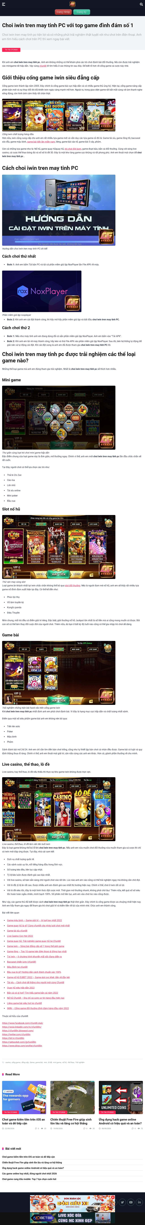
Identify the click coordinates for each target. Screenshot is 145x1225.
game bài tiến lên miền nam (41, 141)
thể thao (71, 1062)
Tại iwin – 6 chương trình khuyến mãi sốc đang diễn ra (34, 956)
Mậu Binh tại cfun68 (17, 967)
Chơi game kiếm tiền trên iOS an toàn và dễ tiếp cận (23, 1121)
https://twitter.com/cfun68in (16, 1034)
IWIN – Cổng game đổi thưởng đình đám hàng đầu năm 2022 (38, 1008)
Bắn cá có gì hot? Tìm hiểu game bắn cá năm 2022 (32, 993)
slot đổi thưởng (72, 585)
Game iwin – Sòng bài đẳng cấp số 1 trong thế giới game (35, 946)
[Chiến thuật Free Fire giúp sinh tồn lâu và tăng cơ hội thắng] (72, 1097)
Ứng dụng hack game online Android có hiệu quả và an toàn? (120, 1121)
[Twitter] (122, 1202)
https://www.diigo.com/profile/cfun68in (22, 1045)
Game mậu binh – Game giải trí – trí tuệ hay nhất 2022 (34, 920)
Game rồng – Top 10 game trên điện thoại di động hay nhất (37, 951)
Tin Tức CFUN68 (11, 50)
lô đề (50, 1062)
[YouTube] (130, 1202)
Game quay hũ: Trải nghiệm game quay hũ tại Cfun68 (34, 941)
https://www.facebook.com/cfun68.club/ (22, 1023)
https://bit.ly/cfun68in (13, 1038)
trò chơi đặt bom (73, 149)
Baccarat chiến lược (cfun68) (21, 962)
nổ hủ (64, 1062)
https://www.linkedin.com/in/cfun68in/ (21, 1027)
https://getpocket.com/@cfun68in (19, 1042)
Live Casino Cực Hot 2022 (20, 936)
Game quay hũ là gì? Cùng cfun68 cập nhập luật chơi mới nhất (38, 925)
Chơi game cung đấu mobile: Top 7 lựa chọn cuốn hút (29, 1179)
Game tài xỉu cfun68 (17, 930)
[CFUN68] (72, 4)
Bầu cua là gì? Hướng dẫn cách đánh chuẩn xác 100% (34, 972)
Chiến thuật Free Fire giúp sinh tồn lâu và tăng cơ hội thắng (71, 1121)
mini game (57, 1062)
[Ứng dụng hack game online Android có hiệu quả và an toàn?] (121, 1097)
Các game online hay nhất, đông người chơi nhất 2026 (29, 1173)
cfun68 (42, 66)
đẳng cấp (25, 1062)
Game (32, 1062)
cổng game (16, 1062)
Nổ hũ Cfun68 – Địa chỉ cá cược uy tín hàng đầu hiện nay (35, 998)
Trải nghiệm (79, 1062)
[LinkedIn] (139, 1202)
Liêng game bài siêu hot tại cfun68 (24, 1003)
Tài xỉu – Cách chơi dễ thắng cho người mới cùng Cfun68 (35, 982)
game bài (39, 1062)
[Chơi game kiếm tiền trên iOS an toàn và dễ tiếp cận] (24, 1097)
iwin (45, 1062)
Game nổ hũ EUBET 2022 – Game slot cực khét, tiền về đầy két (38, 977)
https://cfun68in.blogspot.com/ (18, 1030)
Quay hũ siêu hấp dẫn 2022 (21, 987)
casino (7, 1062)
